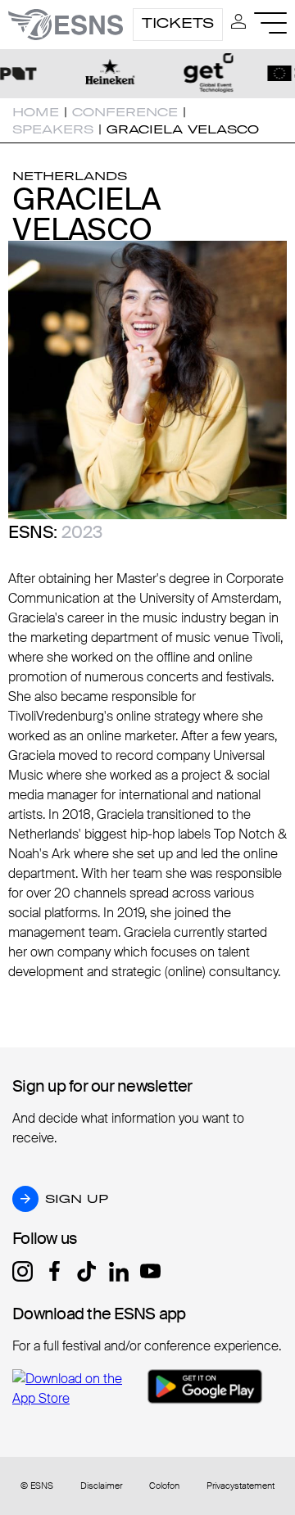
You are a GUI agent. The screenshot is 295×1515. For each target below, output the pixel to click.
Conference (125, 112)
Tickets (178, 23)
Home (35, 112)
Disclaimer (101, 1486)
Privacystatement (240, 1486)
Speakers (52, 129)
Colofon (164, 1486)
